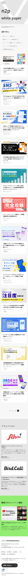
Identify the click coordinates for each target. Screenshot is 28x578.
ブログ (20, 552)
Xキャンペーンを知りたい (9, 36)
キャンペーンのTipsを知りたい (10, 46)
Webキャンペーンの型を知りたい (11, 39)
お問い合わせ (7, 565)
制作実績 (9, 552)
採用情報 (3, 554)
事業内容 (3, 552)
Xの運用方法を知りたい (8, 49)
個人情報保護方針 (11, 554)
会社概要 (15, 552)
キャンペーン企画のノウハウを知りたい (12, 42)
